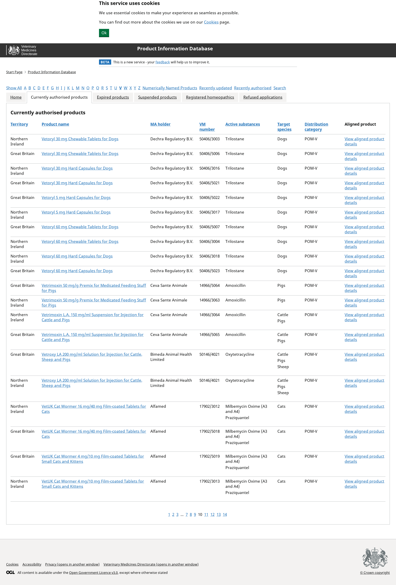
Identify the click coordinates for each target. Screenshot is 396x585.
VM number (207, 127)
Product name (55, 124)
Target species (284, 127)
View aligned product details (364, 141)
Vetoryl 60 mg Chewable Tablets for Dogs (80, 226)
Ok (104, 32)
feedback (163, 62)
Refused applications (262, 97)
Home (16, 97)
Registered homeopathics (210, 97)
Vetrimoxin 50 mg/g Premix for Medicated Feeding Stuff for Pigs (94, 288)
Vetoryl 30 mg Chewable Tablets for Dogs (80, 139)
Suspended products (157, 97)
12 (212, 514)
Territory (19, 124)
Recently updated (215, 88)
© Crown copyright (375, 572)
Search (279, 88)
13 (219, 514)
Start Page (14, 72)
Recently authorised (252, 88)
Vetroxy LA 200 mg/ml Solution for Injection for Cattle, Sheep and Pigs (92, 357)
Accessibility (31, 564)
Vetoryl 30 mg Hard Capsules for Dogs (77, 168)
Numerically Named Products (170, 88)
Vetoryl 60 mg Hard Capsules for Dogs (77, 256)
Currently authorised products (59, 97)
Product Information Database (175, 48)
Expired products (113, 97)
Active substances (242, 124)
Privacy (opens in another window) (72, 564)
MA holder (160, 124)
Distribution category (316, 127)
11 (206, 514)
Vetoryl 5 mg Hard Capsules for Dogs (76, 197)
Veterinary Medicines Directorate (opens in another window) (151, 564)
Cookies (211, 22)
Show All (14, 88)
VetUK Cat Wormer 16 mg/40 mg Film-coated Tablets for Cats (94, 409)
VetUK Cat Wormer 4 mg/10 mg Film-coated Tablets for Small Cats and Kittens (93, 459)
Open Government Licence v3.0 (93, 572)
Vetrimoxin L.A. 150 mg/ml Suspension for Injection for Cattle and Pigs (93, 317)
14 (225, 514)
